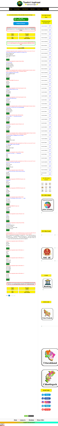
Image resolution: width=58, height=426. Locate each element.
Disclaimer (31, 420)
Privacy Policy (40, 420)
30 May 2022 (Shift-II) (44, 68)
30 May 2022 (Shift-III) (44, 72)
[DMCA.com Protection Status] (29, 415)
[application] (20, 9)
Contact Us (23, 420)
